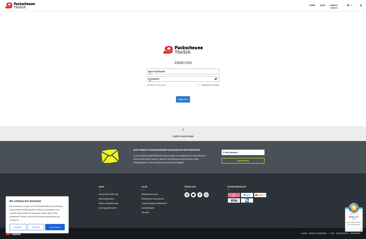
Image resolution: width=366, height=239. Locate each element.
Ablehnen (36, 227)
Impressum (355, 233)
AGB (332, 233)
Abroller (145, 212)
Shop (322, 5)
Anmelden (183, 99)
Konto (333, 5)
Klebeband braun (150, 194)
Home (312, 5)
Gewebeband (148, 207)
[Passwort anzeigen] (215, 78)
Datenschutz (342, 233)
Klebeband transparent (153, 198)
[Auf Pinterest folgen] (199, 194)
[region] (37, 214)
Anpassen (18, 227)
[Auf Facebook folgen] (186, 194)
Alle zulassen (55, 227)
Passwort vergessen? (156, 85)
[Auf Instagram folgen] (206, 194)
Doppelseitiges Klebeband (154, 203)
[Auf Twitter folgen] (193, 194)
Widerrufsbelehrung (108, 203)
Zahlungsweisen (106, 198)
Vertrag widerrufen (108, 207)
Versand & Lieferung (108, 194)
